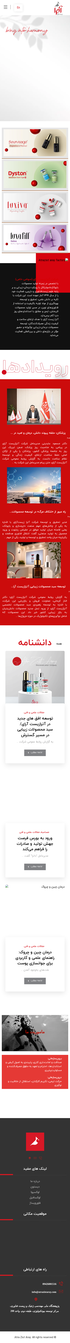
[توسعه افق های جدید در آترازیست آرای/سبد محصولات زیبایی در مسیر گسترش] (35, 681)
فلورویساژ (35, 1203)
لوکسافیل (35, 1198)
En (18, 8)
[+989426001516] (40, 1158)
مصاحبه (45, 832)
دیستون (35, 1187)
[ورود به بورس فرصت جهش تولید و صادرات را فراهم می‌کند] (35, 800)
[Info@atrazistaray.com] (35, 1158)
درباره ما (35, 1181)
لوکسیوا (35, 1192)
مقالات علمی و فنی (34, 712)
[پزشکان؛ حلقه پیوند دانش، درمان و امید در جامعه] (34, 406)
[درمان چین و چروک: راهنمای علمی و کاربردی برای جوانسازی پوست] (35, 914)
